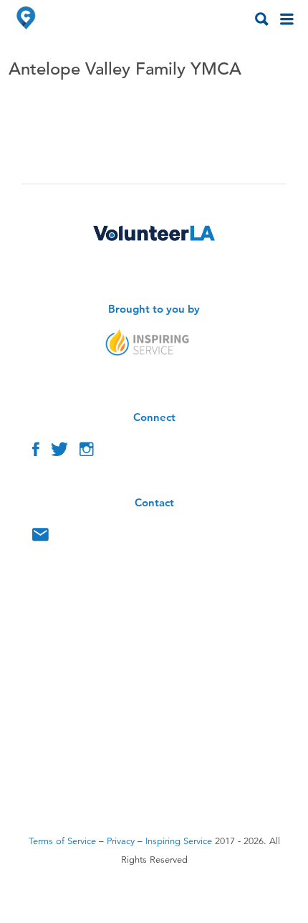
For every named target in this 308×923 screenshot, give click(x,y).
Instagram (87, 452)
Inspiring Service (178, 841)
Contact (40, 538)
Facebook (35, 452)
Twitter (59, 452)
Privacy (121, 841)
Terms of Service (62, 841)
